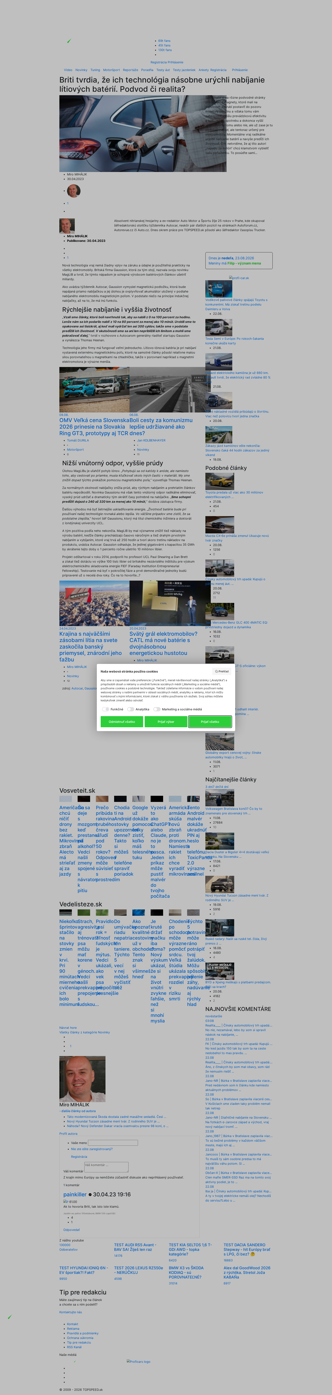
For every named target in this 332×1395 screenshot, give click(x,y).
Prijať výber (166, 722)
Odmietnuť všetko (122, 722)
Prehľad (224, 671)
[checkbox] (112, 709)
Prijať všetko (210, 722)
